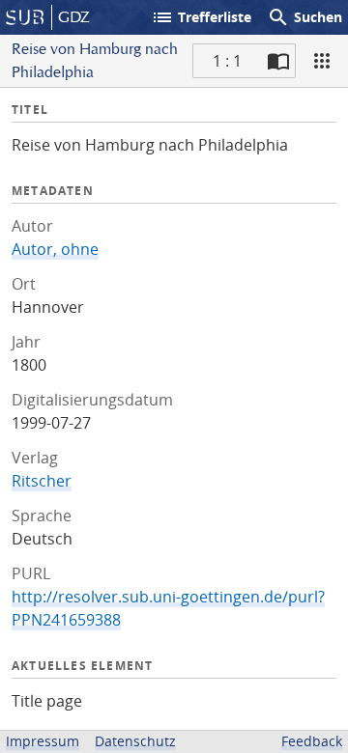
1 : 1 (227, 60)
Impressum (42, 741)
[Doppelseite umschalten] (278, 60)
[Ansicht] (322, 61)
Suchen (304, 17)
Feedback (311, 741)
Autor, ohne (55, 249)
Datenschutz (135, 741)
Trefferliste (201, 17)
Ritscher (42, 480)
